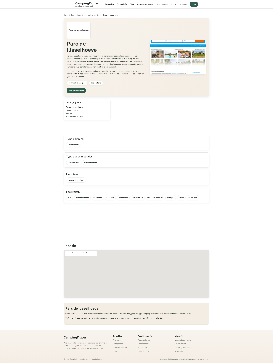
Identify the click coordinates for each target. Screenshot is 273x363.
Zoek (194, 4)
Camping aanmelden (183, 347)
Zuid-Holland (76, 15)
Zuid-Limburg (143, 351)
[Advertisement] (161, 116)
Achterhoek (142, 347)
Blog (132, 4)
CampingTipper (75, 337)
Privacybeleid (180, 344)
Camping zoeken (120, 347)
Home (66, 15)
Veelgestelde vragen (145, 4)
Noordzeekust (143, 344)
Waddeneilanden (144, 340)
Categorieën (122, 4)
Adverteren (179, 351)
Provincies (109, 4)
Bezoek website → (76, 90)
